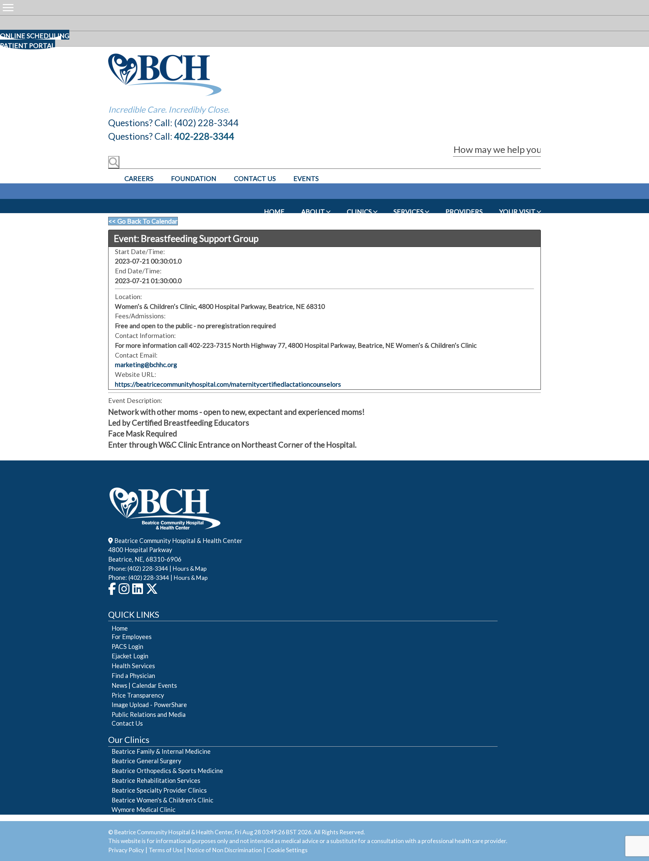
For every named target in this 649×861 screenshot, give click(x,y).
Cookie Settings (287, 850)
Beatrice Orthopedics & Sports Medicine (167, 770)
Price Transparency (138, 695)
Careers (138, 178)
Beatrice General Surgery (146, 761)
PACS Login (127, 646)
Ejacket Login (130, 656)
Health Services (133, 666)
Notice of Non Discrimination (224, 850)
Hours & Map (190, 568)
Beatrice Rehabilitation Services (156, 780)
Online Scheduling (34, 36)
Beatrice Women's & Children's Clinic (162, 800)
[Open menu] (8, 8)
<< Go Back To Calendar (143, 221)
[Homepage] (165, 94)
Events (306, 178)
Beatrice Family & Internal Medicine (161, 751)
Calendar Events (154, 685)
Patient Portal (27, 45)
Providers (464, 212)
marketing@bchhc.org (146, 364)
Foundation (193, 178)
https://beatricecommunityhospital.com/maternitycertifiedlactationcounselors (228, 384)
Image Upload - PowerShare (149, 704)
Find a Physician (133, 675)
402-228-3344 (204, 136)
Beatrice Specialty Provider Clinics (159, 790)
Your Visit (518, 212)
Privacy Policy (126, 850)
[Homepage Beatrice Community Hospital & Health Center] (165, 525)
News (119, 685)
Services (409, 212)
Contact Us (255, 178)
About (313, 212)
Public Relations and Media (149, 714)
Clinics (360, 212)
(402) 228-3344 (148, 577)
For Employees (131, 636)
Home (274, 212)
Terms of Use (166, 850)
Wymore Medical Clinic (143, 809)
